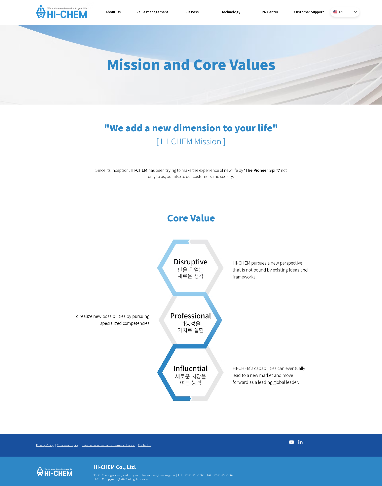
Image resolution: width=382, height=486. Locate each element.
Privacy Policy (45, 445)
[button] (113, 12)
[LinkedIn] (300, 442)
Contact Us (144, 445)
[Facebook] (291, 442)
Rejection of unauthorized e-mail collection (108, 445)
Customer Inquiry (67, 445)
